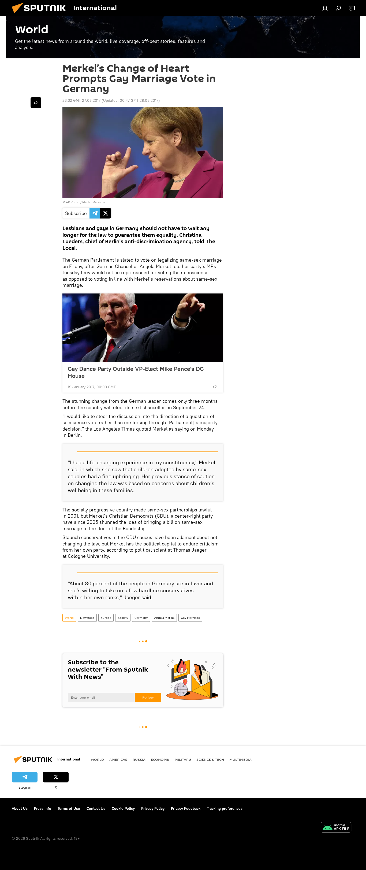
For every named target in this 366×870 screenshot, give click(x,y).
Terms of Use (69, 808)
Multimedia (240, 759)
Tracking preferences (224, 808)
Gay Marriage (190, 618)
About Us (20, 808)
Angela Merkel (164, 618)
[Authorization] (325, 8)
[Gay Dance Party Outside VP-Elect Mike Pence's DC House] (142, 327)
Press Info (42, 808)
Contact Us (96, 808)
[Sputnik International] (41, 14)
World (69, 618)
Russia (139, 759)
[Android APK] (336, 828)
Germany (141, 618)
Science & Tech (210, 759)
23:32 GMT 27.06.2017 (81, 100)
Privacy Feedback (185, 808)
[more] (215, 386)
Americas (118, 759)
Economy (160, 759)
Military (183, 759)
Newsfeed (87, 618)
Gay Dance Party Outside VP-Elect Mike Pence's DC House (136, 372)
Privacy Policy (153, 808)
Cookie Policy (123, 808)
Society (123, 618)
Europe (106, 618)
